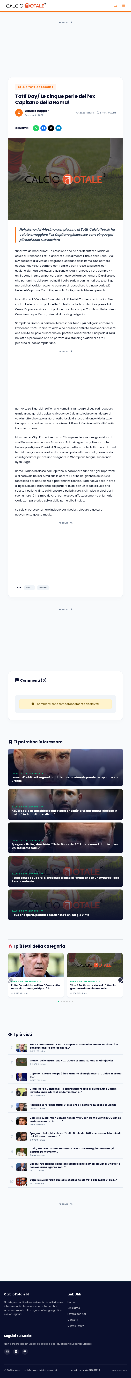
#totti (29, 587)
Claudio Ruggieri (37, 111)
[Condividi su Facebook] (43, 128)
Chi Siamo (74, 1308)
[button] (121, 980)
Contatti (73, 1319)
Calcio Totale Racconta (35, 87)
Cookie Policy (76, 1325)
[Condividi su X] (51, 128)
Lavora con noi (77, 1314)
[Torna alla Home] (26, 5)
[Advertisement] (65, 49)
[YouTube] (25, 1352)
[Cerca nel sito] (115, 5)
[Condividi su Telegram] (58, 128)
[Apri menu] (123, 5)
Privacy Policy (119, 1370)
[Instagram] (7, 1352)
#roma (43, 587)
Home (71, 1302)
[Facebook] (16, 1352)
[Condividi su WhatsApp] (36, 128)
